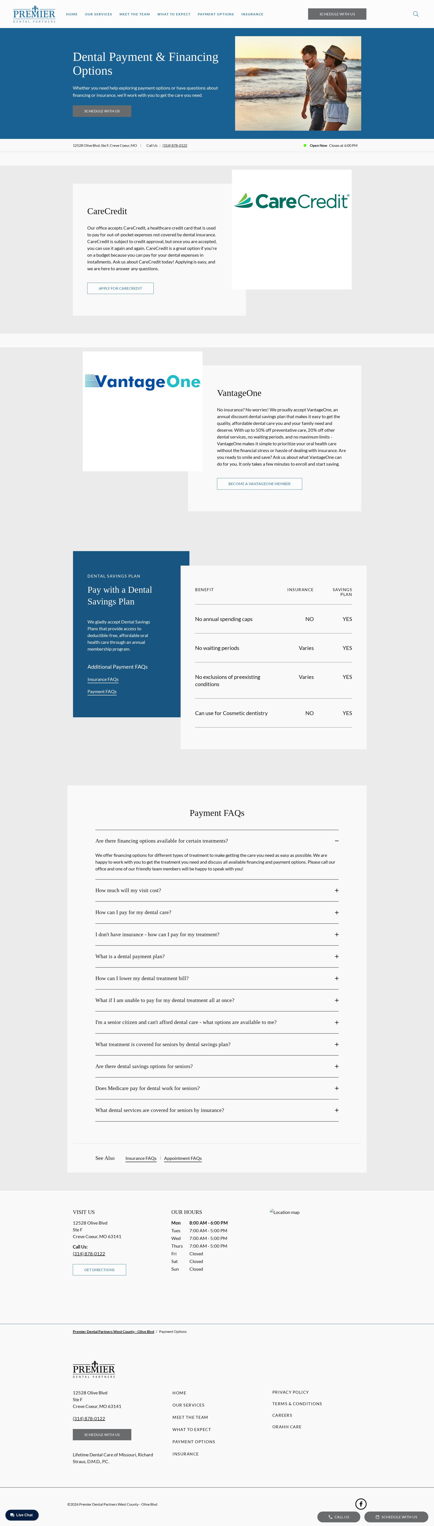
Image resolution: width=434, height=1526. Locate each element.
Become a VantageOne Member (259, 483)
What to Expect (174, 14)
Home (72, 14)
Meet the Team (135, 14)
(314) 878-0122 (175, 145)
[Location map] (315, 1257)
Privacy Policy (290, 1392)
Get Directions (99, 1270)
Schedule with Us (337, 14)
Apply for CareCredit (120, 288)
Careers (282, 1415)
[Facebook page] (361, 1504)
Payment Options (216, 14)
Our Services (98, 14)
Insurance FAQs (103, 679)
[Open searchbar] (416, 14)
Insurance (252, 14)
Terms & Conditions (297, 1403)
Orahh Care (287, 1426)
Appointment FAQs (183, 1158)
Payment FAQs (102, 691)
